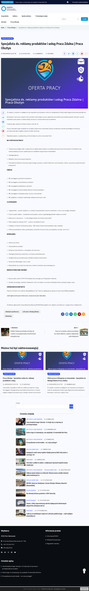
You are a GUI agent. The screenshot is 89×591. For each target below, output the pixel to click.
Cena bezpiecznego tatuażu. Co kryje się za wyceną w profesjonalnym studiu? (20, 567)
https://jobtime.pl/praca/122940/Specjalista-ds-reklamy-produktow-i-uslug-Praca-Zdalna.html (51, 305)
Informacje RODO (52, 536)
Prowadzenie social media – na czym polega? (41, 442)
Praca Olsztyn (15, 22)
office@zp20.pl (7, 548)
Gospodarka (4, 16)
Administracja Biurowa (12, 311)
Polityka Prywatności (54, 540)
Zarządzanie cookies (60, 589)
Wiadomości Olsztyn (11, 384)
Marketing (8, 316)
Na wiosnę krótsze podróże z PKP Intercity (40, 493)
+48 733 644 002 (8, 544)
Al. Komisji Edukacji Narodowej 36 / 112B (14, 541)
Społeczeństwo (26, 16)
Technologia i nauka (41, 16)
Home (2, 27)
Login (84, 19)
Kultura (15, 16)
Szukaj (18, 403)
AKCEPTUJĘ (84, 589)
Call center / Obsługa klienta (31, 311)
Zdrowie (3, 22)
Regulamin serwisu (53, 543)
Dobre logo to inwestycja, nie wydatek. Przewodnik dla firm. (47, 432)
